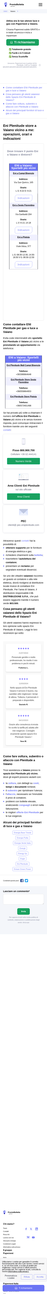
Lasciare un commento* (16, 891)
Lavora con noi (8, 1238)
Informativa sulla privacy (11, 1247)
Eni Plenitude (22, 864)
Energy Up (22, 853)
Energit (22, 848)
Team (5, 1228)
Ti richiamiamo (24, 42)
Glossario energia (9, 1241)
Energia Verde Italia (22, 843)
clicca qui (26, 922)
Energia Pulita (22, 838)
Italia (5, 1258)
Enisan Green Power (22, 869)
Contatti (6, 1231)
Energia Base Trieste (22, 833)
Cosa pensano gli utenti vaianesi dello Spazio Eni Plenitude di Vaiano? (23, 97)
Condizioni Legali (9, 1244)
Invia (23, 911)
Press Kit (6, 1234)
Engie (22, 859)
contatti (7, 430)
